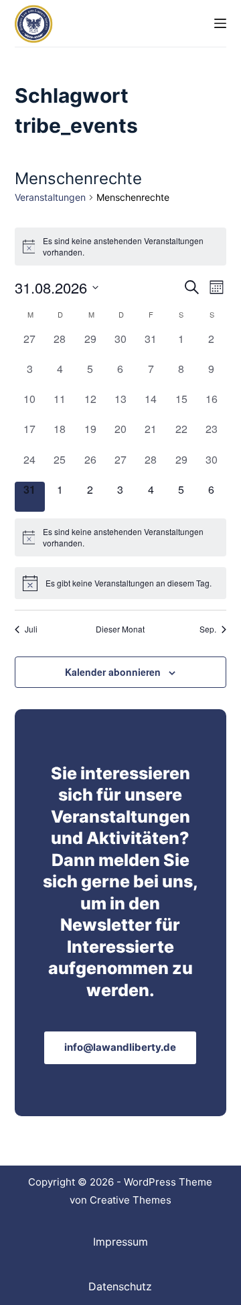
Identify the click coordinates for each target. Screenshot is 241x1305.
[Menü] (220, 23)
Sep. (207, 629)
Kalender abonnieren (113, 672)
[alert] (121, 247)
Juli (31, 629)
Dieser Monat (120, 629)
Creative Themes (130, 1200)
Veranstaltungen (50, 197)
